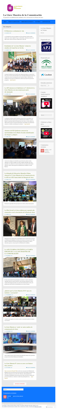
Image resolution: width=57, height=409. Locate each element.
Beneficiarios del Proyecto (27, 21)
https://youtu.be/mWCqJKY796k (11, 371)
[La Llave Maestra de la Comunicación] (14, 11)
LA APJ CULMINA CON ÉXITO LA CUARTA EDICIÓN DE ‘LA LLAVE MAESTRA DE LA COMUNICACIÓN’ (19, 251)
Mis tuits (42, 32)
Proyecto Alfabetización (13, 21)
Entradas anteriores (20, 383)
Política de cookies (37, 406)
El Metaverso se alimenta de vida (14, 31)
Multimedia (37, 21)
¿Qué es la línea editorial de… (48, 151)
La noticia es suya (46, 21)
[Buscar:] (46, 115)
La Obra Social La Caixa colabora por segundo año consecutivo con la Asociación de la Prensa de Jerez (20, 211)
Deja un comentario (31, 33)
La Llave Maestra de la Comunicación (22, 15)
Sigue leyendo (13, 80)
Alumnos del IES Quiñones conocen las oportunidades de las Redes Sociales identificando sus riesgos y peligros (19, 133)
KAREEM (46, 149)
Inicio (5, 21)
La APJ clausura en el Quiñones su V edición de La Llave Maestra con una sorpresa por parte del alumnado (20, 90)
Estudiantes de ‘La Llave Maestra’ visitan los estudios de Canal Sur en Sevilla (18, 47)
